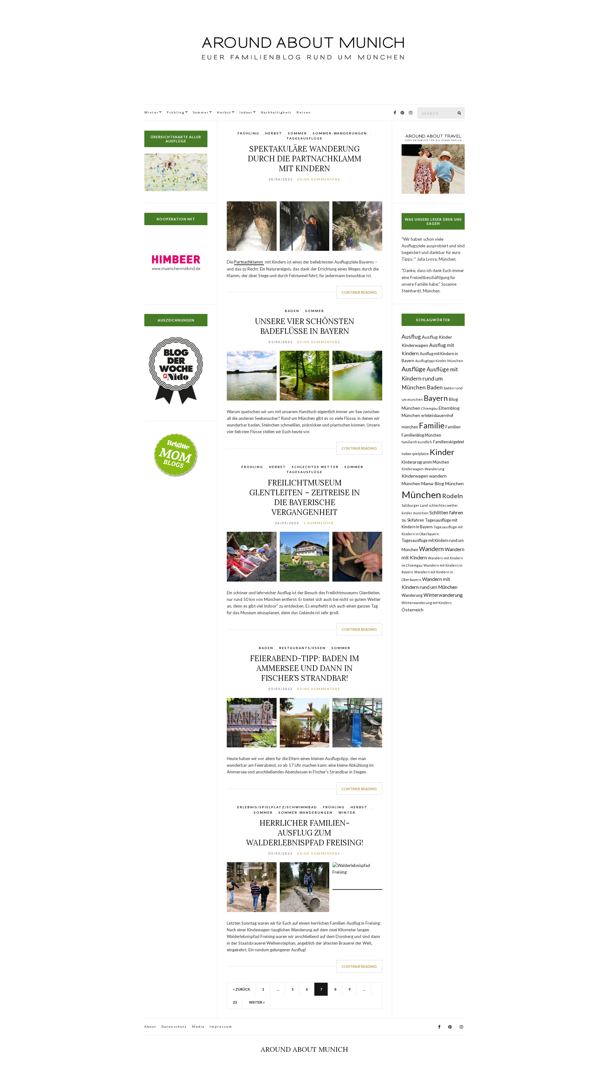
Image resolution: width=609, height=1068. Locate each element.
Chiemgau (429, 408)
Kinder (442, 452)
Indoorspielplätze (415, 454)
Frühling (176, 112)
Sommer (201, 112)
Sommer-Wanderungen (340, 133)
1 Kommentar (319, 523)
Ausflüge (414, 369)
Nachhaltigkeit (276, 112)
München (421, 494)
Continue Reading (359, 292)
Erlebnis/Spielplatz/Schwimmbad (277, 807)
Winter (151, 112)
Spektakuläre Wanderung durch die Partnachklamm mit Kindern (304, 158)
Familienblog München (421, 435)
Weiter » (257, 1002)
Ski (404, 520)
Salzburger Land (415, 505)
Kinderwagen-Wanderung (423, 469)
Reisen (304, 112)
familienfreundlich (417, 442)
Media (198, 1026)
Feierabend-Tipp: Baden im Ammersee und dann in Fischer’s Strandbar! (304, 668)
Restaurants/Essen (302, 648)
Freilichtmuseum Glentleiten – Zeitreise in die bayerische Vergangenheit (304, 497)
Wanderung (412, 595)
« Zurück (241, 989)
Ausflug (411, 336)
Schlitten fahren (446, 512)
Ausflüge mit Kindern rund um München (430, 378)
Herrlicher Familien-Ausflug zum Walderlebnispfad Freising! (304, 833)
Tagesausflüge (304, 138)
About (150, 1026)
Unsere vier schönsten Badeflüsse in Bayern (304, 326)
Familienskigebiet (448, 442)
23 (235, 1002)
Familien (453, 427)
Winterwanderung (443, 595)
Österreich (412, 609)
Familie (431, 425)
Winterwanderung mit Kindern (427, 603)
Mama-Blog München (442, 483)
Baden (292, 311)
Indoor (245, 112)
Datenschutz (174, 1026)
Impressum (221, 1026)
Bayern (436, 397)
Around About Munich (304, 1049)
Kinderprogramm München (425, 462)
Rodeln (452, 495)
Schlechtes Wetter (315, 467)
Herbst (224, 112)
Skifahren (415, 520)
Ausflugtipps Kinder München (439, 361)
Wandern (431, 548)
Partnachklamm (249, 261)
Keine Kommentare (318, 179)
